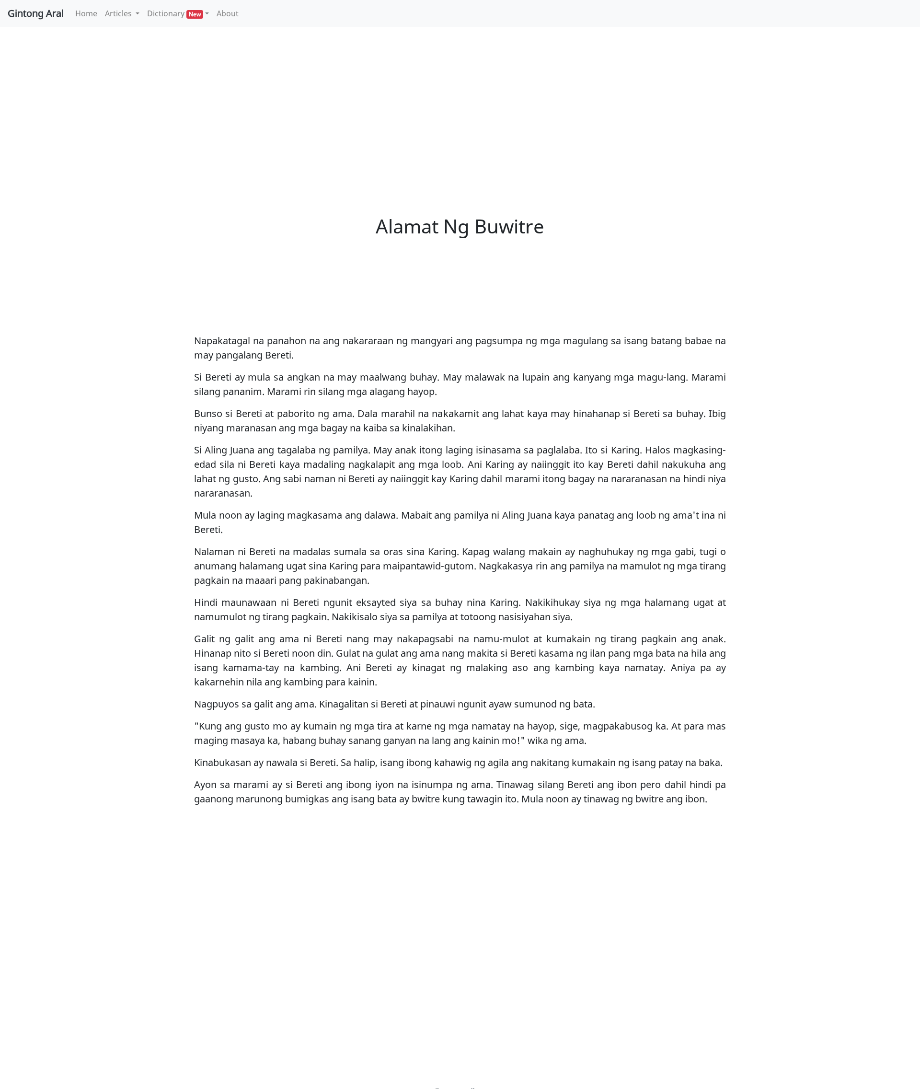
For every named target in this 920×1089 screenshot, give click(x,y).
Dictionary (174, 13)
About (228, 13)
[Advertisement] (460, 105)
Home (88, 13)
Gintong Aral (36, 13)
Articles (119, 13)
